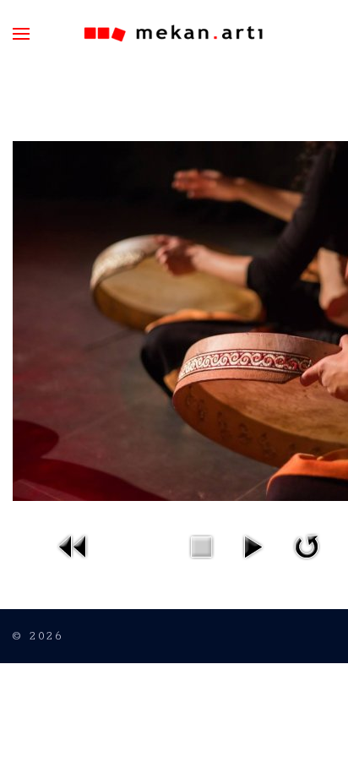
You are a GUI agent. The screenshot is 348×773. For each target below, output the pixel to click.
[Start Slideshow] (252, 545)
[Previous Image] (73, 545)
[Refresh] (307, 545)
